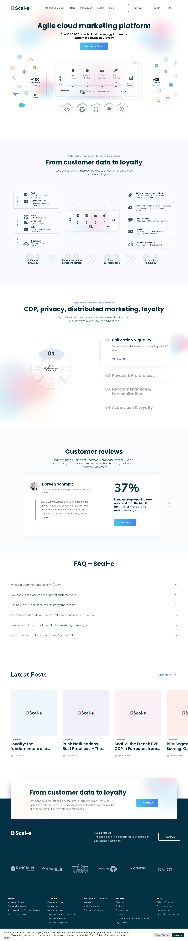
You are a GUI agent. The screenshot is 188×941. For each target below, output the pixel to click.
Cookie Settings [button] (162, 935)
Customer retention (56, 918)
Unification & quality (16, 902)
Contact (137, 8)
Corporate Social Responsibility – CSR (132, 918)
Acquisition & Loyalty (17, 914)
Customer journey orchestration (61, 914)
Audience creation (55, 910)
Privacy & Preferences (17, 906)
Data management (55, 902)
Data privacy (53, 906)
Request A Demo (94, 46)
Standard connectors (93, 910)
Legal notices (121, 922)
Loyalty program (164, 910)
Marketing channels (92, 906)
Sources (87, 902)
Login (157, 8)
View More (125, 522)
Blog (111, 8)
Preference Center (165, 906)
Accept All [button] (178, 935)
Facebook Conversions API (168, 914)
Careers (119, 914)
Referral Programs (165, 902)
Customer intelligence (57, 922)
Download (169, 837)
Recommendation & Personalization (24, 910)
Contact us (147, 803)
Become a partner (124, 910)
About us (120, 902)
